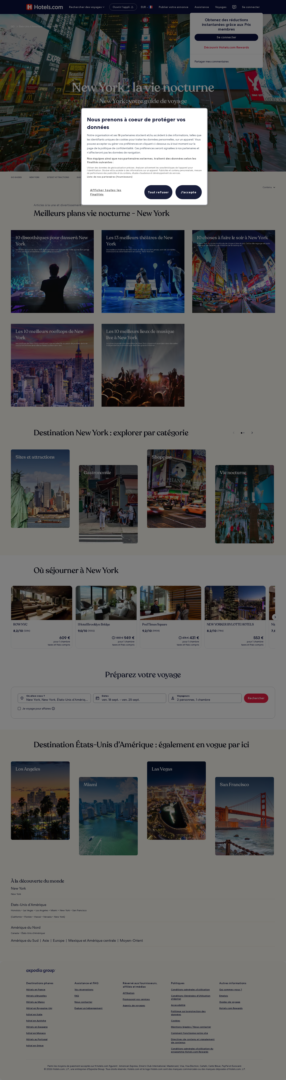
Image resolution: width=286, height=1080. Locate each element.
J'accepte (189, 192)
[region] (144, 156)
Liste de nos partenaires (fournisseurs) (109, 176)
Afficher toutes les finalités (105, 192)
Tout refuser (158, 192)
